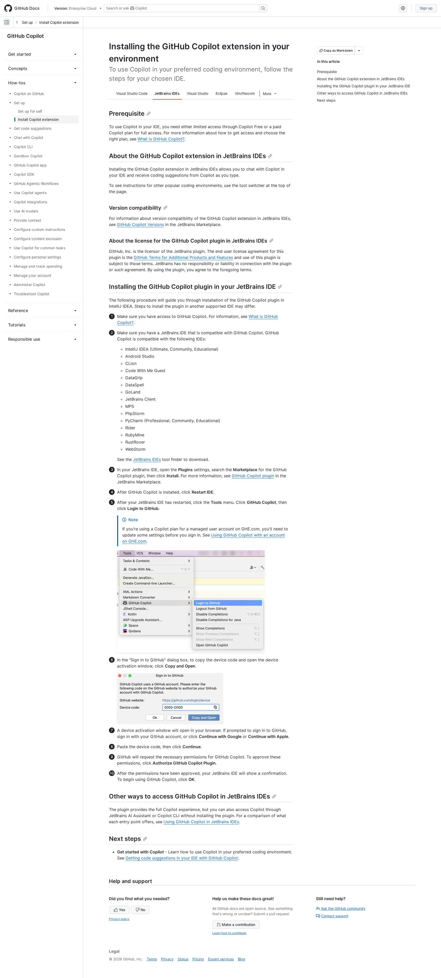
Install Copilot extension (59, 22)
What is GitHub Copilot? (161, 138)
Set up (27, 22)
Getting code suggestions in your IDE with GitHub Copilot (182, 858)
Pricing (198, 959)
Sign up (426, 8)
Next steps (125, 838)
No (143, 910)
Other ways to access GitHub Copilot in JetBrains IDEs (189, 796)
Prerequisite (126, 113)
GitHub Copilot (25, 36)
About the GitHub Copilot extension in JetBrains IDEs (187, 156)
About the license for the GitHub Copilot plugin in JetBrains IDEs (188, 241)
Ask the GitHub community (343, 908)
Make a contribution (238, 924)
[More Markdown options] (359, 50)
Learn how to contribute (229, 933)
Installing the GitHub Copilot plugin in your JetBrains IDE (192, 286)
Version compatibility (135, 208)
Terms (152, 959)
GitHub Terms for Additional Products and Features (183, 257)
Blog (241, 959)
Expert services (221, 959)
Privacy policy (119, 919)
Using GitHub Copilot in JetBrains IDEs (201, 821)
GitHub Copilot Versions (140, 224)
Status (183, 959)
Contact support (334, 916)
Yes (122, 910)
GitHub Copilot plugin (253, 475)
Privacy (167, 959)
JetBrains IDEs (147, 459)
